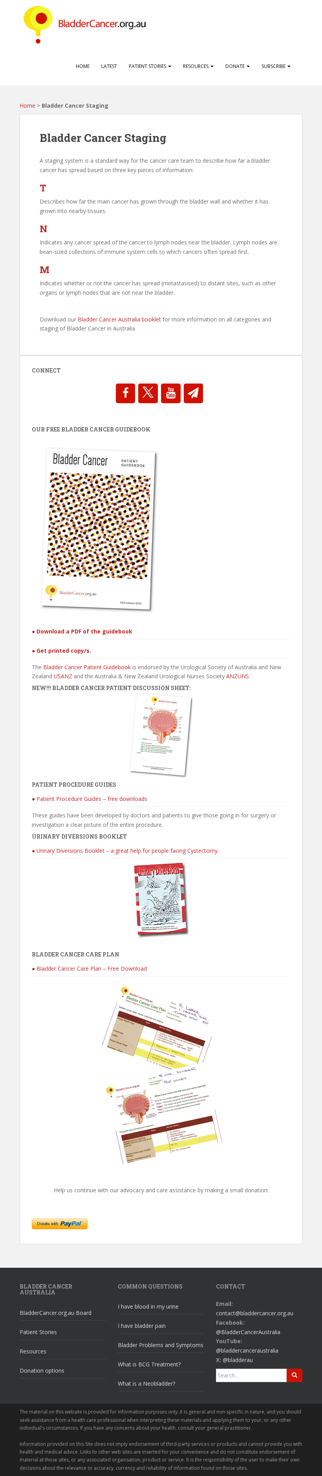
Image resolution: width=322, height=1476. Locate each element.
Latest (109, 66)
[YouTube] (171, 394)
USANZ (63, 676)
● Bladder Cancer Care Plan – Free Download (89, 968)
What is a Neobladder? (146, 1383)
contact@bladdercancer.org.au (254, 1313)
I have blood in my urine (148, 1306)
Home (83, 66)
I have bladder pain (142, 1325)
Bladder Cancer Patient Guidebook (87, 667)
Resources (196, 66)
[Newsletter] (193, 394)
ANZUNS (237, 676)
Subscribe (274, 66)
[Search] (294, 1375)
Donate (235, 66)
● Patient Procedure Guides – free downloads (89, 798)
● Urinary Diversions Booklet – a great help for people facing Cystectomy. (125, 850)
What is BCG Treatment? (149, 1364)
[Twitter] (148, 394)
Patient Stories (148, 66)
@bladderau (238, 1360)
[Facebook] (125, 394)
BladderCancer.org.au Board (55, 1312)
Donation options (42, 1370)
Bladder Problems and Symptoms (160, 1345)
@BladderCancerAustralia (248, 1332)
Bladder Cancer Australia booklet (119, 319)
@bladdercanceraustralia (247, 1350)
